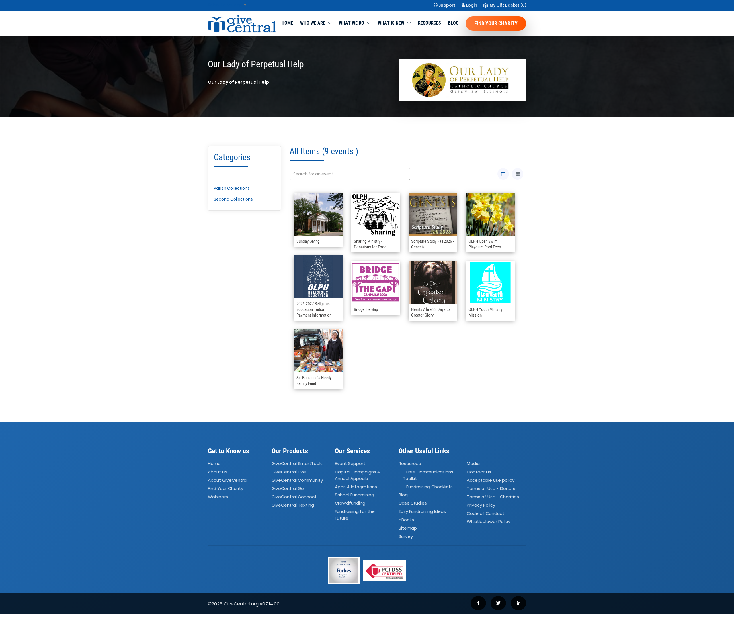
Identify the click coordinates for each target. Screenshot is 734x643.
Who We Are (312, 23)
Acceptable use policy (490, 480)
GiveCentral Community (297, 480)
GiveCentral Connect (294, 497)
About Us (217, 472)
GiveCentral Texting (293, 505)
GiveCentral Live (289, 472)
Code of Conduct (485, 513)
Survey (406, 536)
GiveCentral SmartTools (297, 464)
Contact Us (479, 472)
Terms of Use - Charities (493, 497)
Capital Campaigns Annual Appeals (357, 475)
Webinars (218, 497)
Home (287, 23)
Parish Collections (232, 188)
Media (473, 464)
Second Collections (233, 199)
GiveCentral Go (288, 488)
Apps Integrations (356, 487)
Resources (429, 23)
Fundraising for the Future (355, 514)
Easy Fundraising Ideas (422, 511)
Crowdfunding (350, 503)
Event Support (350, 464)
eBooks (406, 520)
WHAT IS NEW (391, 23)
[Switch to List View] (503, 174)
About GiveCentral (227, 480)
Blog (453, 23)
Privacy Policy (481, 505)
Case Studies (413, 503)
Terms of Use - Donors (491, 488)
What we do (351, 23)
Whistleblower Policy (488, 522)
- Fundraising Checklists (428, 487)
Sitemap (408, 528)
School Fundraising (354, 495)
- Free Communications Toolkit (428, 475)
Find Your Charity (496, 23)
